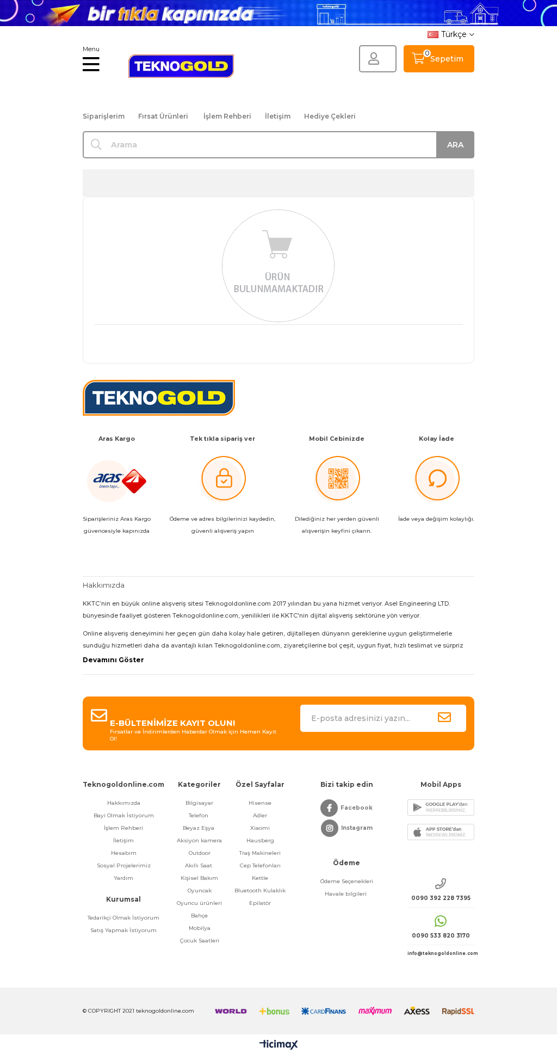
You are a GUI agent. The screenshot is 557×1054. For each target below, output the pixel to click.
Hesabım (124, 852)
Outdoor (200, 852)
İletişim (277, 116)
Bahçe (199, 915)
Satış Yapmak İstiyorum (123, 930)
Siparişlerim (104, 116)
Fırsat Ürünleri (163, 116)
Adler (260, 815)
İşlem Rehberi (227, 116)
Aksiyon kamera (199, 840)
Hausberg (260, 840)
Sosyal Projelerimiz (124, 865)
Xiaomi (260, 827)
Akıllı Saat (199, 865)
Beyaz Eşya (199, 827)
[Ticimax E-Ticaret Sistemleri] (278, 1045)
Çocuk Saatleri (199, 940)
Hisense (260, 802)
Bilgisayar (199, 802)
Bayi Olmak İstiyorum (124, 815)
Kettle (260, 878)
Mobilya (200, 928)
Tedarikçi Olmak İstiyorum (123, 917)
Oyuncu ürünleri (199, 903)
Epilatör (260, 903)
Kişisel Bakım (199, 878)
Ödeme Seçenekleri (346, 881)
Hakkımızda (123, 802)
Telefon (199, 815)
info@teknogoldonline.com (440, 953)
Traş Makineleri (260, 852)
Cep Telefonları (260, 865)
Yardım (123, 878)
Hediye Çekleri (330, 116)
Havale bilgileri (346, 893)
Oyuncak (200, 890)
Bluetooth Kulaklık (260, 890)
